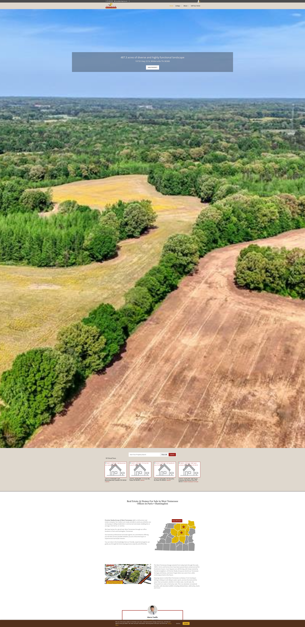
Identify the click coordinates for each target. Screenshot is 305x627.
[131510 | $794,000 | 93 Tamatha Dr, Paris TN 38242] (165, 469)
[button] (166, 525)
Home (171, 6)
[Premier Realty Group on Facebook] (129, 1)
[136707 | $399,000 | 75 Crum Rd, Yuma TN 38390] (140, 469)
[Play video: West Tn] (128, 574)
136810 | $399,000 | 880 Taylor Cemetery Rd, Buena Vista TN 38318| (188, 480)
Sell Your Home (195, 6)
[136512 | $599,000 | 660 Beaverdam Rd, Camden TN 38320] (116, 469)
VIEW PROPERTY (152, 67)
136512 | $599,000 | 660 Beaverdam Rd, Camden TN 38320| (115, 480)
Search (172, 454)
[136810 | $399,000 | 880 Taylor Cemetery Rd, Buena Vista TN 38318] (189, 469)
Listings (177, 6)
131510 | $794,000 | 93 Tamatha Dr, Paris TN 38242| (164, 479)
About (185, 6)
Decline (178, 623)
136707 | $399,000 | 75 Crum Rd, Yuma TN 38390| (139, 479)
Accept (186, 623)
